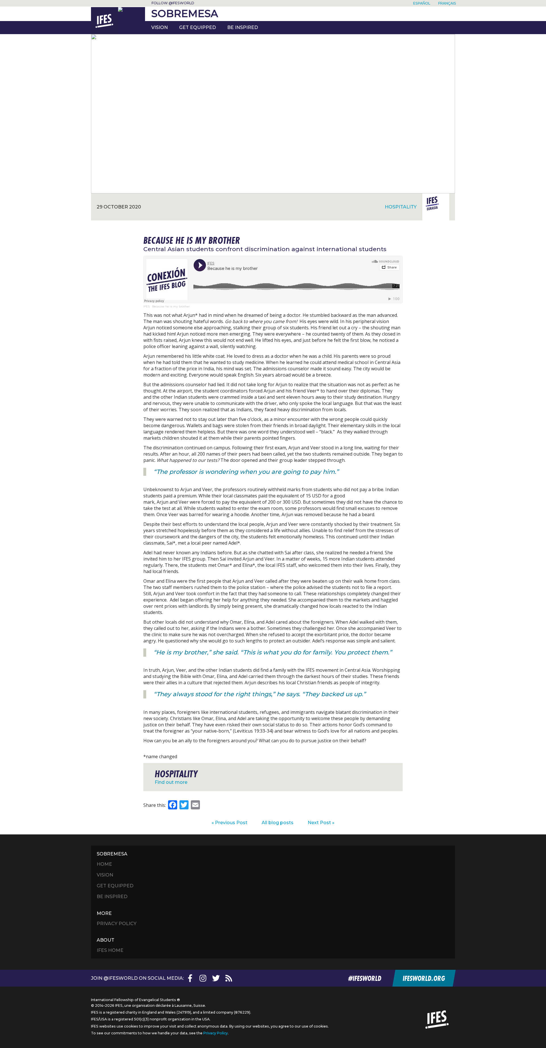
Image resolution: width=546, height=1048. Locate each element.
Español (421, 3)
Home (104, 864)
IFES (146, 306)
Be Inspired (112, 896)
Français (447, 3)
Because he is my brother (171, 306)
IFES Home (110, 950)
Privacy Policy (116, 923)
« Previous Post (229, 822)
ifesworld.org (423, 978)
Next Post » (321, 822)
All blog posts (277, 822)
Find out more (171, 782)
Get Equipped (197, 27)
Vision (159, 27)
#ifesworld (364, 978)
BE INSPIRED (242, 27)
